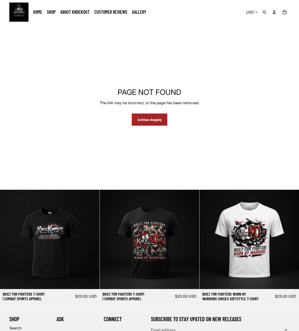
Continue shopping (149, 119)
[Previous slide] (7, 239)
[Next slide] (92, 239)
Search (15, 328)
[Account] (274, 12)
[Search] (264, 12)
